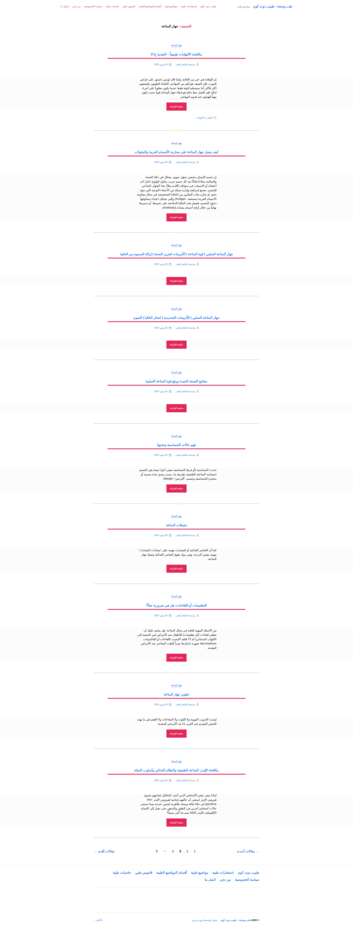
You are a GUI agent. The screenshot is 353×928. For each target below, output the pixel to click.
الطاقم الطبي (181, 64)
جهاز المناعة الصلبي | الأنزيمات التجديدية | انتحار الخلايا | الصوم (176, 317)
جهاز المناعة (176, 45)
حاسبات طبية (112, 6)
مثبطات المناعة (176, 525)
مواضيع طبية (171, 6)
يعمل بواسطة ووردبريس (204, 920)
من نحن (76, 6)
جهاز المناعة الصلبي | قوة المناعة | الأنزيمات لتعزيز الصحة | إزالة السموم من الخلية (176, 254)
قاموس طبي (128, 6)
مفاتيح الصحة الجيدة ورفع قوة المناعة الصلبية (176, 381)
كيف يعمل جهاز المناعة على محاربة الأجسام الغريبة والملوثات (176, 152)
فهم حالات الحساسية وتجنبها (176, 445)
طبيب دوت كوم (208, 6)
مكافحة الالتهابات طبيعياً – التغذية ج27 (176, 54)
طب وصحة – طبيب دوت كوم (236, 920)
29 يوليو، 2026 (160, 64)
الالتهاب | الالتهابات (204, 118)
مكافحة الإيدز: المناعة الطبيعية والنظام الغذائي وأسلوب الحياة (176, 770)
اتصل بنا (65, 6)
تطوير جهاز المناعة (176, 694)
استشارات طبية (189, 6)
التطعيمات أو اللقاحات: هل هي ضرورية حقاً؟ (176, 605)
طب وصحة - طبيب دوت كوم (272, 6)
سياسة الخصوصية (93, 6)
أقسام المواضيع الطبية (150, 6)
